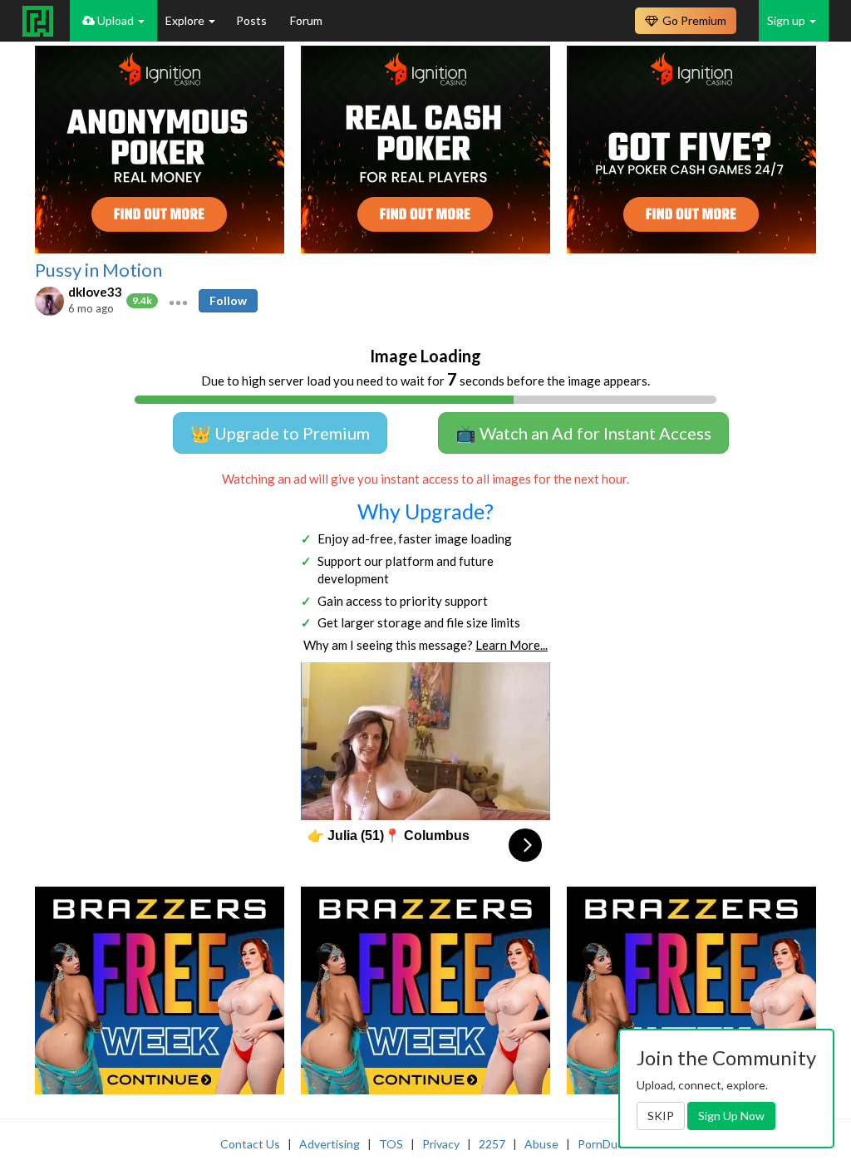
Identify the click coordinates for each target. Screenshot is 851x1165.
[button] (178, 301)
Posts (252, 20)
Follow (228, 300)
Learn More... (511, 644)
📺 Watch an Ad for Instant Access (583, 433)
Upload (115, 20)
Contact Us (250, 1144)
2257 (492, 1144)
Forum (306, 20)
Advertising (329, 1144)
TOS (391, 1144)
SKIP (660, 1115)
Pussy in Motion (98, 270)
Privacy (441, 1144)
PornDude (604, 1144)
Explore (186, 20)
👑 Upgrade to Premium (280, 433)
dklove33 (95, 291)
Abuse (541, 1144)
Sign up (787, 20)
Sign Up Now (731, 1115)
